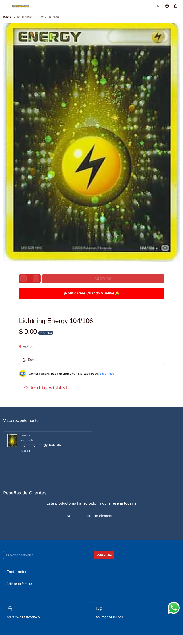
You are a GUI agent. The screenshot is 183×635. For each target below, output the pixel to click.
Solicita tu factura (19, 584)
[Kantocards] (21, 6)
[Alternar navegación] (7, 6)
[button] (158, 6)
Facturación (16, 572)
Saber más (107, 373)
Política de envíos (109, 617)
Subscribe (104, 554)
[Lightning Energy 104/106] (48, 445)
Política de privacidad (23, 617)
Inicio (8, 17)
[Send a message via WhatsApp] (174, 608)
